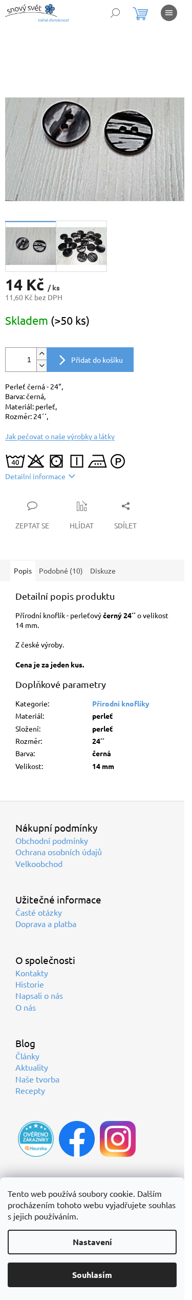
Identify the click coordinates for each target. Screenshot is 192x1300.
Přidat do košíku (97, 359)
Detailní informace (35, 476)
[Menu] (169, 13)
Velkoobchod (38, 863)
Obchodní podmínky (51, 840)
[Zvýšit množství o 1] (41, 354)
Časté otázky (38, 912)
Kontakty (31, 973)
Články (27, 1056)
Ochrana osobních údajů (58, 851)
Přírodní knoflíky (121, 703)
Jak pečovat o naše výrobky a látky (60, 436)
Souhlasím (92, 1274)
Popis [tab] (23, 570)
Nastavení (92, 1241)
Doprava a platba (45, 923)
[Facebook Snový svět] (77, 1139)
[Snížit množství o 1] (41, 365)
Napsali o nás (39, 995)
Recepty (30, 1090)
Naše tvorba (37, 1079)
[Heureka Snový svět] (36, 1139)
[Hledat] (115, 13)
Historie (29, 984)
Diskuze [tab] (103, 570)
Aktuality (31, 1067)
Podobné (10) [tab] (61, 570)
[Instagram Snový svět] (118, 1139)
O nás (25, 1007)
